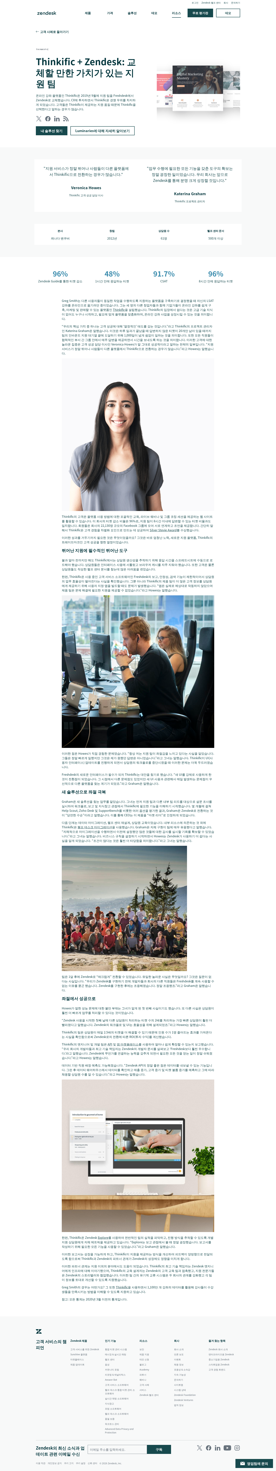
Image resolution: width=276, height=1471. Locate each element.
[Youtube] (227, 1448)
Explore (103, 1237)
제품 (88, 13)
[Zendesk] (39, 1337)
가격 (110, 13)
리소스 (176, 13)
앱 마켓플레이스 (128, 1044)
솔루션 (132, 13)
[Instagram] (237, 1448)
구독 (159, 1449)
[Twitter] (200, 1448)
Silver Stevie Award (163, 530)
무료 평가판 (200, 13)
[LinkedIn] (218, 1448)
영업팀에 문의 (257, 1463)
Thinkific (119, 309)
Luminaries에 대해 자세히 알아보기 (102, 130)
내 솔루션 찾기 (52, 130)
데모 (154, 13)
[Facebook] (209, 1448)
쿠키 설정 (80, 1463)
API (110, 1044)
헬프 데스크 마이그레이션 (95, 827)
